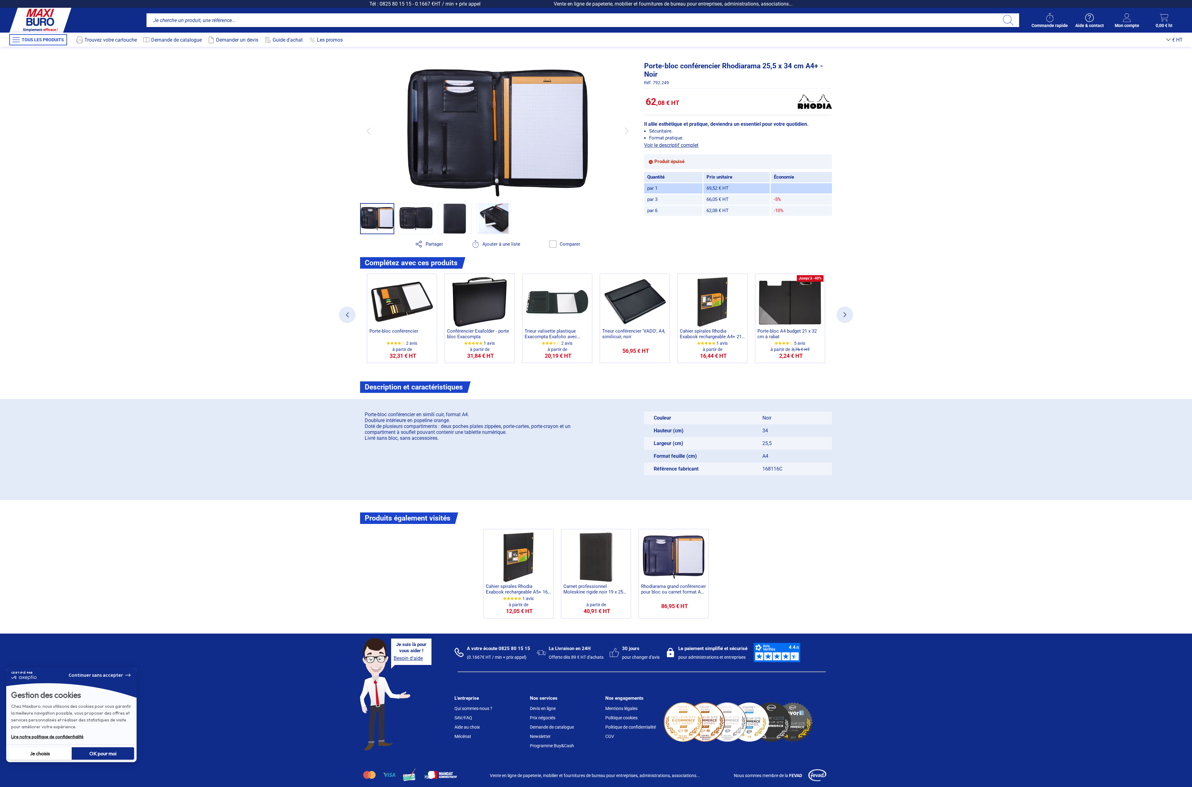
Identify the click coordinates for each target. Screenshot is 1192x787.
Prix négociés (542, 717)
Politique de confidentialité (630, 727)
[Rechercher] (1008, 20)
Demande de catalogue (552, 727)
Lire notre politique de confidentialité (47, 736)
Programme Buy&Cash (552, 745)
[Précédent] (368, 131)
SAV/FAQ (463, 717)
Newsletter (540, 736)
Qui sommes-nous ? (473, 708)
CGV (609, 736)
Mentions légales (621, 708)
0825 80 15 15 (395, 4)
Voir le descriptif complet (671, 145)
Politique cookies (621, 717)
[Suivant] (626, 131)
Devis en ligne (543, 708)
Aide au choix (467, 727)
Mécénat (462, 736)
